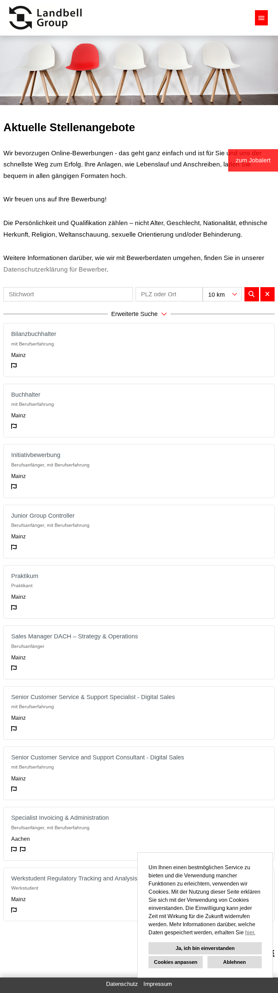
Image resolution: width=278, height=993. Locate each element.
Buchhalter (25, 394)
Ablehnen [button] (234, 962)
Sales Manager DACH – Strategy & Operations (74, 636)
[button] (139, 314)
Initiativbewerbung (35, 455)
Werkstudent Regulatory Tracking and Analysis (74, 878)
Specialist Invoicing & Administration (60, 817)
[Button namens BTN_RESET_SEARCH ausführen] (267, 294)
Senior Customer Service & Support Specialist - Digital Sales (93, 697)
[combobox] (222, 294)
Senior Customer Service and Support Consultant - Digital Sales (97, 757)
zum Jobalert (253, 160)
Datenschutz (122, 984)
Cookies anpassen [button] (175, 962)
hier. (250, 932)
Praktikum (24, 576)
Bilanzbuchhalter (33, 334)
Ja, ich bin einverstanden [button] (205, 948)
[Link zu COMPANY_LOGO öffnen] (45, 18)
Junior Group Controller (43, 515)
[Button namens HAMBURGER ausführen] (261, 17)
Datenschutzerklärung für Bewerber (54, 269)
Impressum (157, 984)
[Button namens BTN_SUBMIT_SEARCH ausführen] (251, 294)
